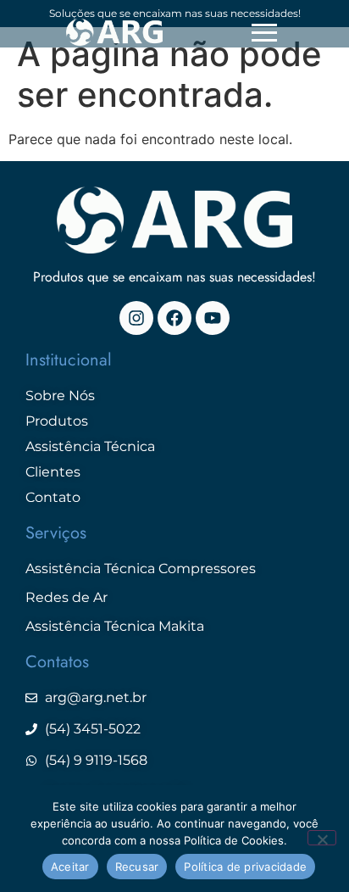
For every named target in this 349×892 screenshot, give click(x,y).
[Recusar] (321, 837)
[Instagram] (136, 318)
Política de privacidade (245, 866)
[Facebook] (174, 318)
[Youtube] (213, 318)
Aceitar (70, 866)
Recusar (137, 866)
